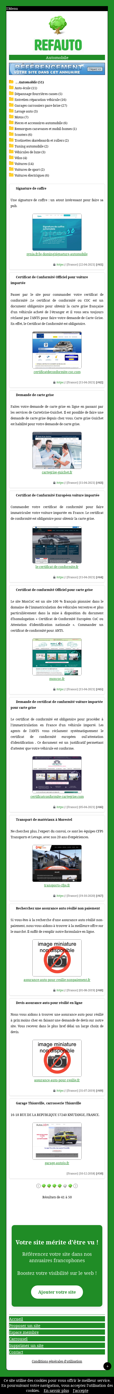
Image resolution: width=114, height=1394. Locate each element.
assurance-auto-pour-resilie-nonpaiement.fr (57, 980)
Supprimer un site (26, 1345)
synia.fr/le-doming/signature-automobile (57, 254)
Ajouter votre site (57, 1292)
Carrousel (18, 1338)
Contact (16, 1352)
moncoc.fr (57, 678)
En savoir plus (56, 1390)
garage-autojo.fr (57, 1163)
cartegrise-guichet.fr (57, 472)
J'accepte (80, 1390)
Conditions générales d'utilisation (57, 1361)
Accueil (16, 1318)
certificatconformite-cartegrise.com (57, 796)
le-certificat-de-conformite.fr (57, 566)
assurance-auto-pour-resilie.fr (57, 1080)
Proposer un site (24, 1325)
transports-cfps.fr (57, 885)
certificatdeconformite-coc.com (57, 372)
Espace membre (24, 1332)
